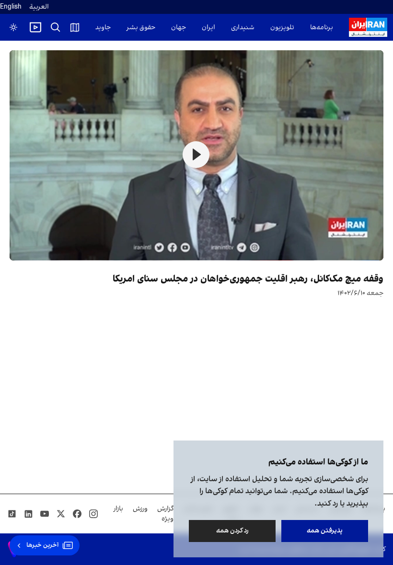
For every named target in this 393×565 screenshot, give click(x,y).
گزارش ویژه (165, 514)
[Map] (75, 27)
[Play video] (35, 27)
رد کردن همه (232, 531)
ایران (208, 28)
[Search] (55, 27)
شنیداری (242, 28)
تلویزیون (282, 28)
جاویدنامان (96, 28)
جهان (178, 28)
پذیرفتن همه (325, 531)
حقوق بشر (141, 28)
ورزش (140, 509)
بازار (118, 509)
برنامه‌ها (321, 28)
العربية (39, 7)
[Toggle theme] (13, 27)
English (11, 7)
